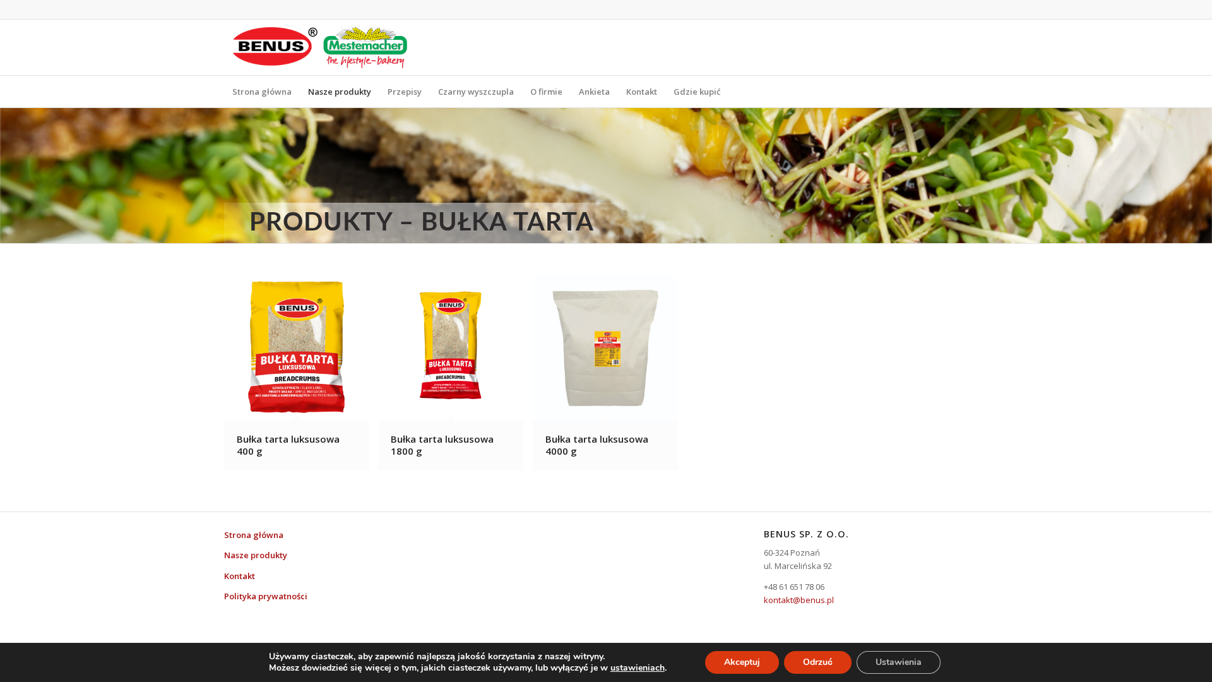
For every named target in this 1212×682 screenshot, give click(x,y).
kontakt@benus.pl (799, 600)
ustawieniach (637, 668)
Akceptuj (742, 662)
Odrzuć (818, 662)
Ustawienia (899, 662)
